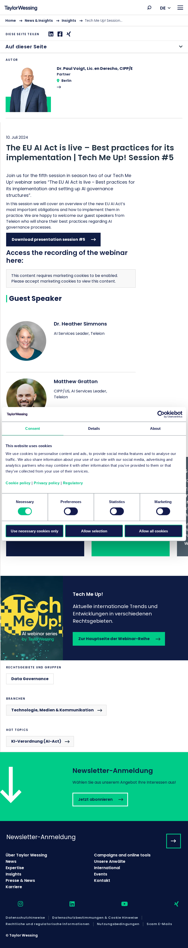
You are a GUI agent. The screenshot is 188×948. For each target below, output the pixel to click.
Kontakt (102, 880)
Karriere (14, 887)
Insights (69, 20)
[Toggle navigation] (180, 7)
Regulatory (73, 483)
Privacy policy (46, 483)
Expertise (15, 868)
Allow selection (94, 531)
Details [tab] (94, 428)
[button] (149, 8)
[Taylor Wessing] (21, 8)
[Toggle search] (149, 8)
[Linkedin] (50, 34)
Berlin (66, 80)
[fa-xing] (172, 904)
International (107, 868)
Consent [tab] (32, 428)
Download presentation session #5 (48, 239)
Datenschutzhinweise (25, 918)
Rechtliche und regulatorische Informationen (48, 924)
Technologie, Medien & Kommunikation (52, 710)
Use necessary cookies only (34, 531)
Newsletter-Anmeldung (41, 837)
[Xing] (68, 34)
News (11, 861)
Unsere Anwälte (109, 861)
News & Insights (39, 20)
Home (10, 20)
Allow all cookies (153, 531)
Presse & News (20, 880)
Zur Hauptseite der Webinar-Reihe (94, 618)
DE (163, 8)
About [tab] (155, 428)
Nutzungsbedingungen (118, 924)
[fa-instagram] (16, 904)
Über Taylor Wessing (26, 855)
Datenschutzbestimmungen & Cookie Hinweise (95, 918)
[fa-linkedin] (68, 904)
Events (100, 874)
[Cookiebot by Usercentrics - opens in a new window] (161, 414)
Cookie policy (18, 483)
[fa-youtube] (120, 904)
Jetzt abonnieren (94, 786)
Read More (94, 92)
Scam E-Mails (159, 924)
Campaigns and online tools (122, 855)
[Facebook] (59, 34)
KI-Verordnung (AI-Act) (36, 741)
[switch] (71, 511)
